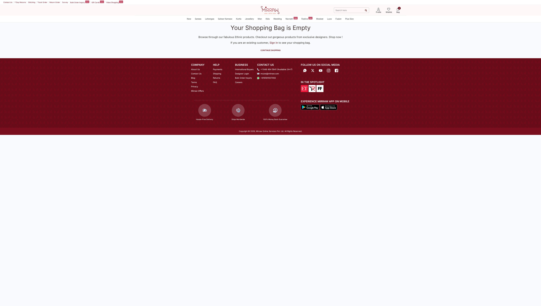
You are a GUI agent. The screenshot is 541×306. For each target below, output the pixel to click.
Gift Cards (97, 2)
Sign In (274, 42)
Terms (194, 82)
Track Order (42, 2)
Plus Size (349, 19)
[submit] (366, 10)
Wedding (277, 19)
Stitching (31, 2)
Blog (193, 78)
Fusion (338, 19)
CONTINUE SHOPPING (271, 50)
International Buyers (244, 69)
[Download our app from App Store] (328, 107)
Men (260, 19)
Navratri (291, 18)
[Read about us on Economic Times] (304, 88)
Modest (319, 19)
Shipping (217, 73)
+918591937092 (268, 78)
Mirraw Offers (197, 91)
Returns (216, 78)
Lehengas (209, 19)
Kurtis (238, 19)
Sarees (198, 19)
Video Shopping (114, 2)
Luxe (329, 19)
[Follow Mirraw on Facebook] (336, 70)
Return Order (55, 2)
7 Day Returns (20, 2)
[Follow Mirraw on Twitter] (313, 70)
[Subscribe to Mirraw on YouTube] (321, 70)
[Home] (270, 9)
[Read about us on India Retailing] (312, 88)
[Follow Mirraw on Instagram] (328, 70)
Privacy (194, 86)
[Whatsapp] (305, 70)
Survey (65, 2)
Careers (238, 82)
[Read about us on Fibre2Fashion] (319, 88)
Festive (306, 18)
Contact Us (7, 2)
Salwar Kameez (225, 19)
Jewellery (249, 19)
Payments (217, 69)
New (189, 19)
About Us (195, 69)
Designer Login (242, 73)
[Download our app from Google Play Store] (310, 107)
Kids (268, 19)
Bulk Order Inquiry (79, 2)
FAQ (215, 82)
